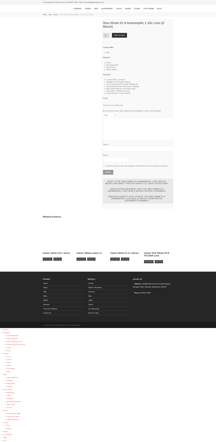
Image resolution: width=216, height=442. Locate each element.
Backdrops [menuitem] (10, 392)
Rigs (96, 8)
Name (106, 144)
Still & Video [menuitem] (11, 404)
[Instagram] (166, 325)
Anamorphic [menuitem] (11, 368)
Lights (119, 8)
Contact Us (47, 313)
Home (45, 14)
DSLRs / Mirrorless (95, 287)
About (45, 287)
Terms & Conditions (50, 309)
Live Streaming (93, 309)
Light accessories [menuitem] (13, 419)
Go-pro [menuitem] (9, 407)
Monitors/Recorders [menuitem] (14, 401)
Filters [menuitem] (9, 395)
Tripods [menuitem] (9, 386)
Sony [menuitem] (8, 350)
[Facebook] (162, 325)
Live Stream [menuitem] (7, 434)
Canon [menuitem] (9, 347)
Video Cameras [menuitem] (12, 338)
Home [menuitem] (5, 329)
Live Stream (148, 8)
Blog (159, 8)
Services (46, 304)
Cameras (77, 8)
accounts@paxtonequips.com (93, 2)
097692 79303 (73, 2)
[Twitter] (171, 325)
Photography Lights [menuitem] (14, 413)
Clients (45, 300)
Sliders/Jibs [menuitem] (11, 383)
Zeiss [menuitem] (9, 371)
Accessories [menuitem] (7, 389)
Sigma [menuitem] (9, 365)
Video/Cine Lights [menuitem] (13, 416)
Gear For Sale (93, 313)
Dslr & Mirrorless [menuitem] (13, 335)
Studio (137, 8)
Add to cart (119, 35)
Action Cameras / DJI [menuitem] (14, 341)
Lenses (88, 8)
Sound (128, 8)
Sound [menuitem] (5, 422)
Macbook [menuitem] (10, 398)
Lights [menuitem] (5, 410)
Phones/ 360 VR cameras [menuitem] (16, 344)
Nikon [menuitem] (9, 362)
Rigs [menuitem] (5, 374)
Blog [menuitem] (5, 437)
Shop (50, 14)
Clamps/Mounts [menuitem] (12, 377)
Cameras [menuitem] (6, 332)
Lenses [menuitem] (6, 353)
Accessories (107, 8)
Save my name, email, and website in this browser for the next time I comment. (137, 166)
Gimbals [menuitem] (10, 380)
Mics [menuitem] (8, 425)
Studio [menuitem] (5, 431)
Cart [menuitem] (4, 440)
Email (106, 155)
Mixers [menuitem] (9, 428)
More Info (58, 259)
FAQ (44, 292)
